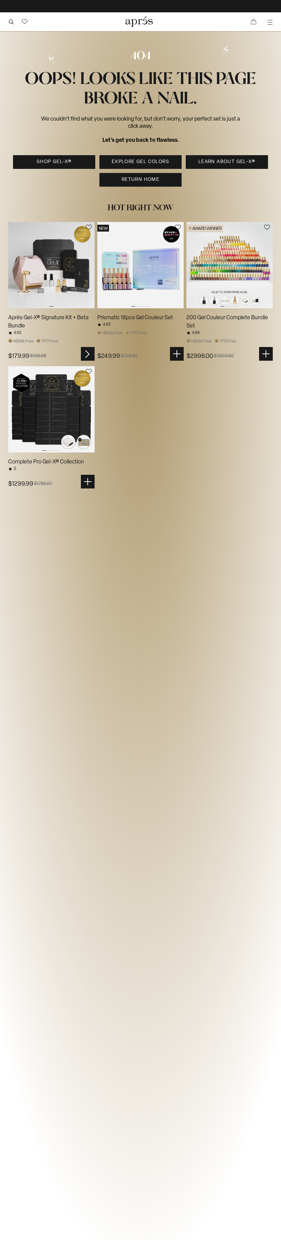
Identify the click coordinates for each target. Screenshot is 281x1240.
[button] (24, 21)
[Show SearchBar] (11, 21)
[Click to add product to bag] (177, 354)
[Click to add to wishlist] (89, 227)
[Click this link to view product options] (88, 354)
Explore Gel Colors (140, 161)
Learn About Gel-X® (226, 161)
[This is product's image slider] (51, 265)
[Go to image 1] (51, 265)
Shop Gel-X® (54, 161)
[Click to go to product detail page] (51, 265)
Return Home (140, 179)
